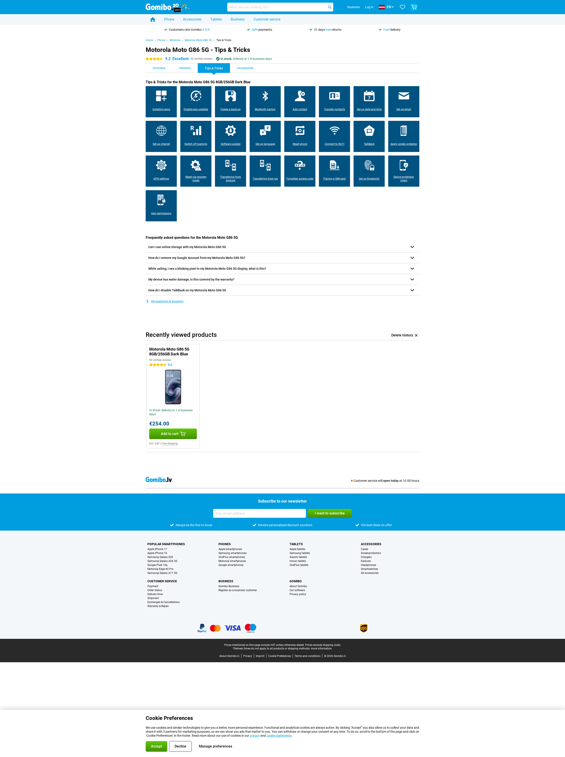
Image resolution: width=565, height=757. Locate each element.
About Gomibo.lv (229, 656)
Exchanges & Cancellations (163, 602)
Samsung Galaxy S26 (160, 557)
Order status (154, 590)
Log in (369, 7)
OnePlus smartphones (231, 557)
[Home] (153, 19)
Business (238, 19)
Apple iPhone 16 (157, 553)
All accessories (370, 573)
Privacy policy (298, 594)
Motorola (175, 40)
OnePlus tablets (299, 565)
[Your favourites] (402, 7)
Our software (297, 590)
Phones (224, 544)
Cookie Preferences (279, 656)
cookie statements (279, 735)
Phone (169, 19)
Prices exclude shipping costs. (323, 645)
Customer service (267, 19)
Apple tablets (297, 549)
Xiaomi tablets (298, 557)
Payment (152, 586)
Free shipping (170, 443)
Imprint (260, 656)
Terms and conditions (307, 656)
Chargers (366, 557)
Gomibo (296, 581)
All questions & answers (167, 301)
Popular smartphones (166, 544)
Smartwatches (369, 569)
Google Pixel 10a (157, 565)
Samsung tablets (300, 553)
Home (149, 40)
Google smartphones (230, 565)
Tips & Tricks (223, 40)
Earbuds (366, 561)
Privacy (247, 656)
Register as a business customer (237, 590)
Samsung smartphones (232, 553)
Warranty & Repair (158, 606)
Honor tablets (298, 561)
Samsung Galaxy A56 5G (162, 561)
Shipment (153, 598)
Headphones (368, 565)
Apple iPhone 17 (157, 549)
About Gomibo (298, 586)
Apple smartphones (230, 549)
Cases (364, 549)
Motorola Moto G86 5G (198, 40)
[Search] (329, 7)
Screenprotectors (371, 553)
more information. (321, 648)
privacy (255, 735)
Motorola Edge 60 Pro (160, 569)
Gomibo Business (228, 586)
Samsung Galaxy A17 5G (162, 573)
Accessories (192, 19)
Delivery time (155, 594)
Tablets (216, 19)
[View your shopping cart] (414, 7)
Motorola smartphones (232, 561)
